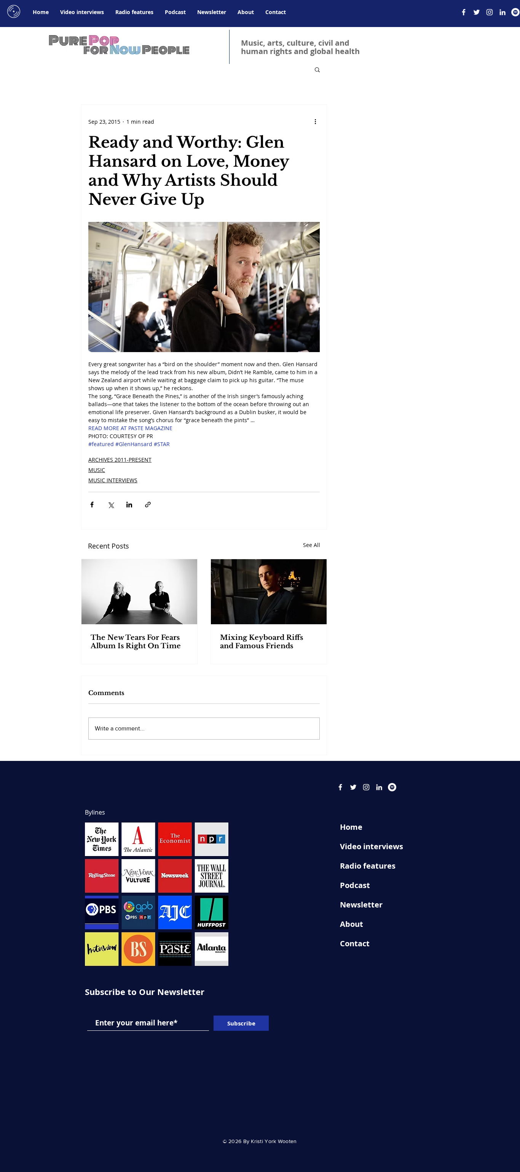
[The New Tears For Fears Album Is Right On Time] (139, 591)
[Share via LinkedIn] (129, 504)
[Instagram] (489, 12)
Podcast (355, 885)
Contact (355, 943)
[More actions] (315, 121)
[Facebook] (463, 12)
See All (311, 545)
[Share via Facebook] (92, 504)
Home (351, 827)
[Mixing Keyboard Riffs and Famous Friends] (269, 591)
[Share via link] (148, 504)
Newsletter (361, 904)
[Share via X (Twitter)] (110, 504)
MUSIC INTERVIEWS (112, 480)
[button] (317, 69)
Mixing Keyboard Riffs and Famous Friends (261, 641)
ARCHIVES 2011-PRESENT (120, 459)
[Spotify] (515, 12)
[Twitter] (476, 12)
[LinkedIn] (502, 12)
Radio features (368, 866)
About (351, 924)
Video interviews (371, 846)
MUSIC (96, 470)
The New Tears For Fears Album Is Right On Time (136, 641)
